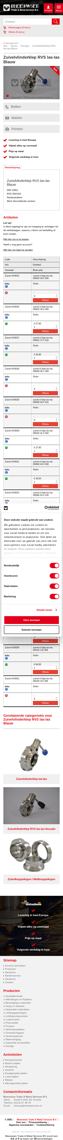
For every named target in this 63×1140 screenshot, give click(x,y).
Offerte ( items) (16, 32)
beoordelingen (45, 1138)
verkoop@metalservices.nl (28, 1105)
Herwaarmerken (13, 1060)
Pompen (10, 1026)
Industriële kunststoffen (18, 1042)
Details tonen (44, 609)
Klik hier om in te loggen (16, 239)
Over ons (21, 1122)
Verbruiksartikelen (15, 1029)
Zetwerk (9, 1070)
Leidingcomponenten (17, 1016)
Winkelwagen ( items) (19, 27)
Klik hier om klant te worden (18, 250)
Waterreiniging (13, 1039)
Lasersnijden (12, 1076)
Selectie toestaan (31, 629)
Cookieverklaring (45, 1125)
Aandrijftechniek (14, 996)
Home (14, 45)
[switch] (54, 575)
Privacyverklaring (38, 1122)
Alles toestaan (31, 620)
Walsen (9, 1080)
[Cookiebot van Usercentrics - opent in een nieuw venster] (45, 508)
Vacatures (10, 972)
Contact (9, 982)
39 (35, 1138)
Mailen (16, 118)
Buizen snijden (12, 1063)
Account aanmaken (15, 965)
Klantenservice (13, 975)
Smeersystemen (14, 1036)
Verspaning (11, 1066)
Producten (10, 969)
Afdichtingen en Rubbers (19, 999)
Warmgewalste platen (16, 1083)
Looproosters (13, 1019)
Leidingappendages (16, 1012)
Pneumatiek (12, 1022)
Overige (24, 45)
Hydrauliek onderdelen (18, 1009)
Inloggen (48, 10)
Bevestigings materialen (18, 1002)
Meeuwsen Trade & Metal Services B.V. (37, 1119)
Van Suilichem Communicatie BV (36, 1132)
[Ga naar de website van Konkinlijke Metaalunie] (31, 902)
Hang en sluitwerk (15, 1006)
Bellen (16, 106)
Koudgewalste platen (16, 1073)
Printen (17, 129)
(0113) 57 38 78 (22, 1102)
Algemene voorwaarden (21, 1125)
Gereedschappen (15, 1032)
